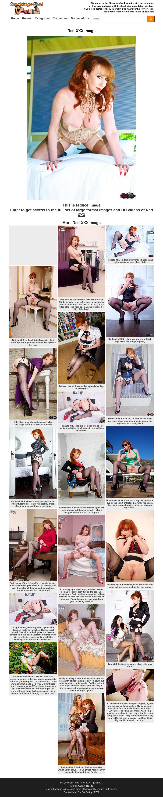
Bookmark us (80, 18)
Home (15, 18)
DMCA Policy (85, 792)
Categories (42, 18)
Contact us (60, 18)
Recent (27, 18)
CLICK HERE (85, 785)
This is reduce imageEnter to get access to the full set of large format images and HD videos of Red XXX (81, 210)
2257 (96, 792)
